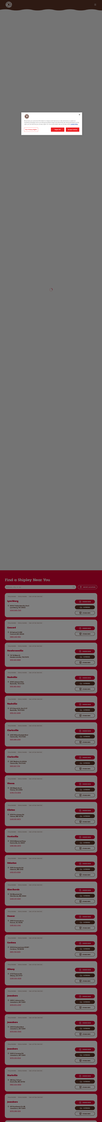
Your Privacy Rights (31, 129)
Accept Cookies (72, 129)
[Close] (79, 114)
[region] (51, 123)
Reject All (58, 129)
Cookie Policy (74, 124)
